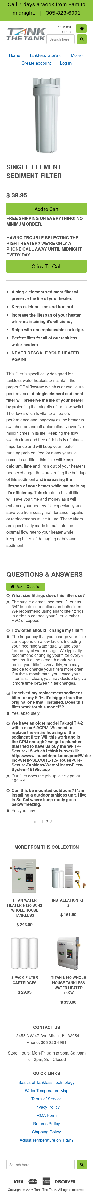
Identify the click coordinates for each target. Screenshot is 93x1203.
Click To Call (47, 266)
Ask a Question (28, 586)
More (76, 55)
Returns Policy (46, 1123)
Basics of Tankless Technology (46, 1082)
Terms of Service (46, 1099)
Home (14, 55)
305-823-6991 (63, 13)
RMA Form (47, 1115)
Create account (36, 63)
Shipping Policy (46, 1132)
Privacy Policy (47, 1107)
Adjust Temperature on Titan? (47, 1140)
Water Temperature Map (46, 1090)
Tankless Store (44, 55)
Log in (66, 63)
